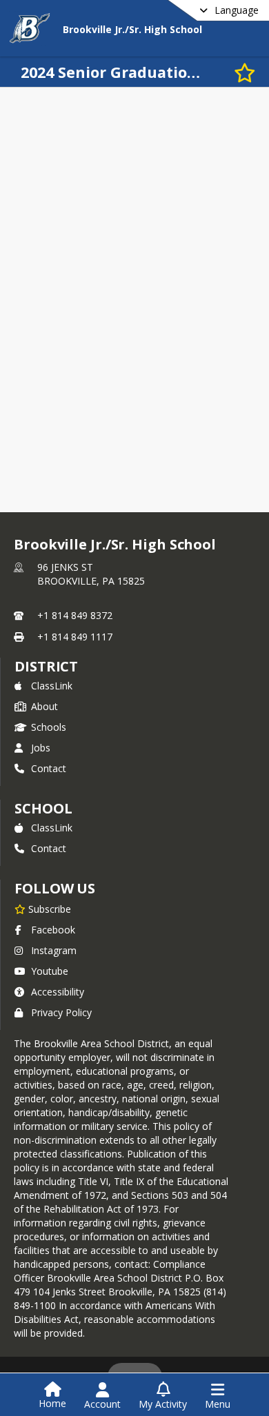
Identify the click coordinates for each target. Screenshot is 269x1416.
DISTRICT (46, 666)
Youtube (49, 971)
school (43, 808)
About (44, 706)
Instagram (54, 950)
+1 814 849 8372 (74, 615)
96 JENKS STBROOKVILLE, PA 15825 (91, 573)
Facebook (53, 929)
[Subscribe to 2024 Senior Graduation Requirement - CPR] (245, 72)
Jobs (40, 747)
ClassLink (51, 685)
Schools (48, 727)
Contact (48, 768)
